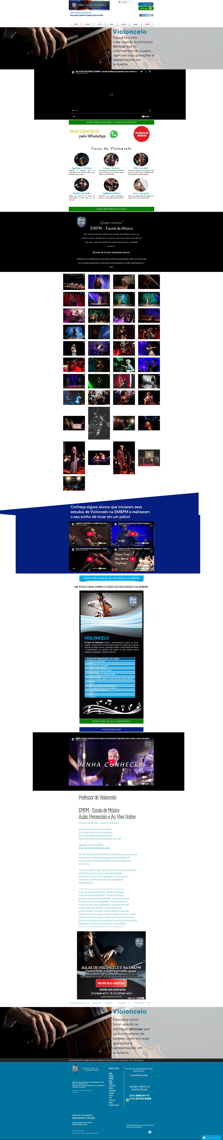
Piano (110, 1080)
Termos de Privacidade (78, 1130)
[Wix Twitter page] (149, 15)
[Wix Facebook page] (140, 15)
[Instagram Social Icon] (143, 15)
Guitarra (111, 1075)
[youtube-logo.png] (152, 15)
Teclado (111, 1078)
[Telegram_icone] (146, 15)
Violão (111, 1083)
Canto (110, 1073)
